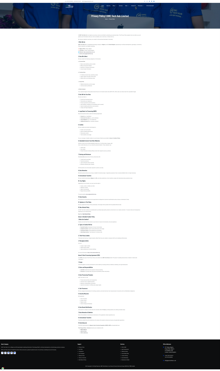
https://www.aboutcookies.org (93, 252)
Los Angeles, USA (169, 350)
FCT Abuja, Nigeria (169, 347)
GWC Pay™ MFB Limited (130, 366)
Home (103, 5)
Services (121, 5)
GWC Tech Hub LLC (105, 366)
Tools (126, 5)
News (114, 5)
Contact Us (133, 5)
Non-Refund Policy (86, 214)
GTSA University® (150, 5)
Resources (140, 5)
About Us (108, 5)
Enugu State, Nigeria (169, 348)
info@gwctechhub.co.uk (170, 360)
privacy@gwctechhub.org (87, 53)
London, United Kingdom (170, 352)
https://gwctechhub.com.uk (89, 52)
